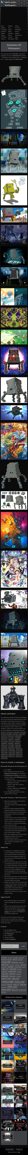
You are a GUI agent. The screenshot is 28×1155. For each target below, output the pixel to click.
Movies (17, 31)
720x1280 (16, 732)
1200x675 (10, 740)
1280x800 (4, 743)
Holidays (4, 31)
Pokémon (11, 33)
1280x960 (17, 743)
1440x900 (4, 747)
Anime (17, 26)
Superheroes (19, 35)
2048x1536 (4, 754)
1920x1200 (19, 751)
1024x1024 (10, 736)
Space (3, 35)
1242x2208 (4, 741)
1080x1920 (4, 738)
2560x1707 (11, 756)
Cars (10, 28)
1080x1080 (18, 736)
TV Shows (4, 37)
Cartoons (18, 28)
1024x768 (4, 736)
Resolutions (11, 39)
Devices (4, 39)
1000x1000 (21, 734)
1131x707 (11, 738)
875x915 (3, 734)
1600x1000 (4, 749)
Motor (10, 31)
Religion (17, 33)
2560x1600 (4, 756)
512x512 (3, 732)
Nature (3, 33)
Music (17, 37)
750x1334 (23, 732)
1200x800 (17, 740)
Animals (10, 26)
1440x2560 (10, 747)
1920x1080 (11, 751)
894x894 (9, 734)
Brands (3, 28)
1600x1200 (19, 749)
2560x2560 (4, 758)
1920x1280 (4, 752)
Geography (18, 29)
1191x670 (4, 740)
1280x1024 (4, 745)
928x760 (15, 734)
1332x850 (11, 745)
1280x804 (10, 743)
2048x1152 (19, 752)
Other (17, 39)
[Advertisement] (14, 16)
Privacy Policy (9, 1149)
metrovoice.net (12, 1152)
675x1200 (10, 732)
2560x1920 (19, 756)
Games (10, 29)
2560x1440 (19, 754)
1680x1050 (4, 751)
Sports (10, 35)
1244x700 (11, 741)
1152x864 (18, 738)
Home (2, 26)
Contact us (19, 1149)
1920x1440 (11, 752)
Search (3, 943)
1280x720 (18, 741)
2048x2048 (11, 754)
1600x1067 (11, 749)
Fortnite (10, 37)
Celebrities (4, 29)
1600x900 (18, 747)
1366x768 (18, 745)
